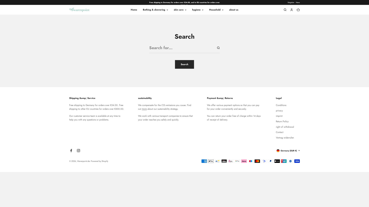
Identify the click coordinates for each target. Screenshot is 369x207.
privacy (279, 110)
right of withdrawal (285, 127)
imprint (279, 116)
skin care (178, 10)
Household (215, 10)
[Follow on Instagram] (78, 151)
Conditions (281, 105)
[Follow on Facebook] (71, 151)
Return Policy (282, 121)
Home (134, 10)
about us (233, 10)
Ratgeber (291, 2)
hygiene (196, 10)
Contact (279, 132)
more (144, 109)
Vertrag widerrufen (285, 137)
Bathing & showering (154, 10)
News (298, 2)
